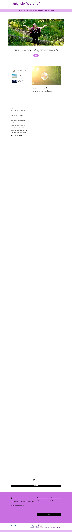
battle (15, 112)
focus (18, 122)
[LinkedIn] (15, 525)
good (25, 123)
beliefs (18, 112)
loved (12, 132)
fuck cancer (13, 123)
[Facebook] (58, 14)
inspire (23, 127)
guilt (15, 125)
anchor (22, 110)
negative (12, 133)
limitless (21, 130)
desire (22, 117)
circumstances (17, 117)
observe (19, 133)
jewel (15, 128)
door (16, 118)
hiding (21, 125)
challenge (21, 115)
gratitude (12, 125)
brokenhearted (20, 113)
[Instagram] (13, 525)
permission (16, 135)
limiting (18, 130)
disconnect (13, 118)
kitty (12, 130)
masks (15, 132)
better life (21, 112)
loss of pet (25, 130)
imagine (20, 127)
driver (12, 120)
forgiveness (22, 122)
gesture (17, 123)
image (17, 127)
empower (19, 120)
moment (18, 132)
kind (21, 128)
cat (14, 115)
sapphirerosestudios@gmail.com (16, 527)
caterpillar (17, 115)
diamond (25, 117)
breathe (12, 113)
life (13, 130)
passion (12, 135)
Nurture (15, 110)
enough (15, 122)
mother (21, 132)
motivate (24, 132)
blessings (25, 112)
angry (25, 110)
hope (12, 127)
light (15, 130)
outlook (25, 133)
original (22, 133)
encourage (23, 120)
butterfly (24, 113)
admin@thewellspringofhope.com (17, 505)
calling (12, 115)
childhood (13, 117)
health (18, 125)
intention (12, 128)
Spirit (17, 110)
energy (12, 122)
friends (26, 122)
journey (18, 128)
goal (20, 123)
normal (16, 133)
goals (22, 123)
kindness (23, 128)
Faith (12, 110)
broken (16, 113)
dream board (23, 118)
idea (14, 127)
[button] (33, 32)
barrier (12, 112)
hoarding (24, 125)
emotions (15, 120)
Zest (20, 110)
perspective (21, 135)
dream (19, 118)
